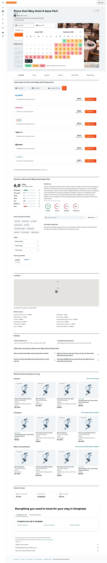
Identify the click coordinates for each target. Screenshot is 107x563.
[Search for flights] (3, 7)
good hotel (17, 221)
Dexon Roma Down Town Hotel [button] (65, 399)
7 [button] (46, 45)
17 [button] (30, 53)
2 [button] (26, 45)
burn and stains (25, 232)
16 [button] (26, 53)
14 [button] (46, 49)
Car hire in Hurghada (49, 525)
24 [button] (30, 57)
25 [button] (34, 57)
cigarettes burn (35, 232)
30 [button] (27, 61)
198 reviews (24, 15)
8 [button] (50, 45)
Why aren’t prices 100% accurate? (25, 550)
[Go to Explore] (3, 19)
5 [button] (38, 45)
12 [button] (38, 49)
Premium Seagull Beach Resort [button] (22, 399)
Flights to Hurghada (23, 525)
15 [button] (50, 49)
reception (26, 225)
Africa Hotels (30, 559)
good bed (16, 232)
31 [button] (30, 61)
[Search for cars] (3, 14)
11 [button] (34, 49)
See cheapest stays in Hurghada (90, 412)
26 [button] (38, 57)
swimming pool (18, 225)
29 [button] (50, 57)
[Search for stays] (3, 11)
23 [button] (26, 57)
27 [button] (42, 57)
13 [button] (42, 49)
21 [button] (46, 53)
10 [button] (30, 49)
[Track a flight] (3, 23)
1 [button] (50, 41)
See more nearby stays (93, 378)
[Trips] (3, 28)
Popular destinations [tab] (35, 515)
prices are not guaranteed (47, 539)
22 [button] (50, 53)
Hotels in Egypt (38, 559)
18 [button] (34, 53)
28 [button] (46, 57)
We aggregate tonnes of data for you (26, 547)
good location (25, 221)
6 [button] (42, 45)
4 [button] (34, 45)
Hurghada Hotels (47, 559)
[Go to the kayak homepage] (11, 3)
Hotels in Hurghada (75, 525)
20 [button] (43, 53)
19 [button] (38, 53)
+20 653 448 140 (19, 20)
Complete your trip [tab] (21, 515)
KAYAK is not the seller (21, 544)
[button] (3, 2)
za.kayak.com (17, 559)
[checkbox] (22, 261)
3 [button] (30, 45)
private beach (30, 228)
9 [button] (26, 49)
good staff (33, 221)
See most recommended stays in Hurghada (87, 446)
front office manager (19, 228)
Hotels (23, 559)
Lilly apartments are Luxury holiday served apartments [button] (88, 401)
